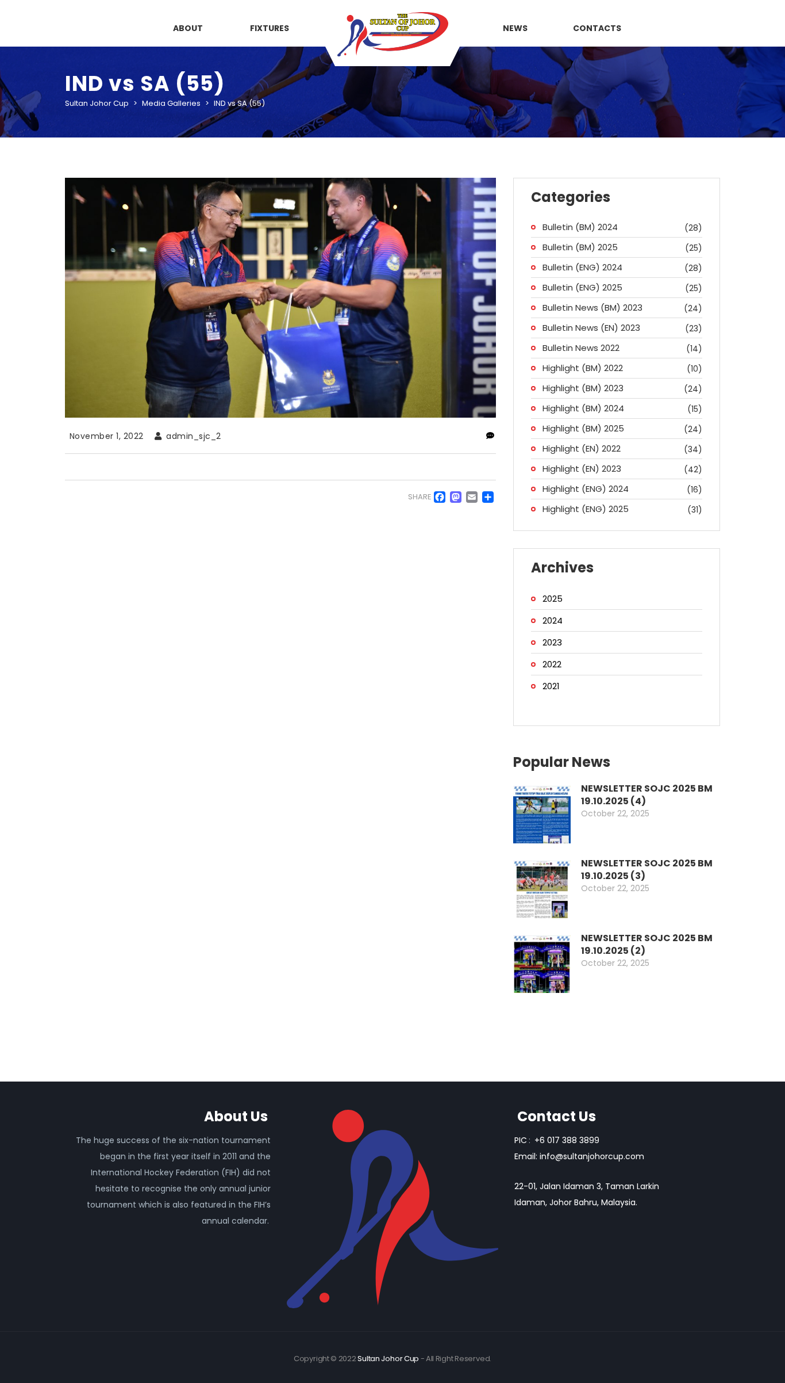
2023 (552, 642)
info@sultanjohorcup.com (592, 1156)
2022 (551, 664)
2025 (552, 599)
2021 (551, 686)
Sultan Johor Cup (388, 1358)
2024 (552, 620)
